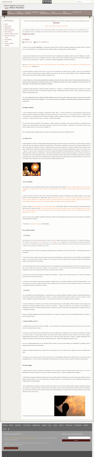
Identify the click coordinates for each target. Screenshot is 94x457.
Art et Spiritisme (8, 39)
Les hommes (27, 425)
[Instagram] (46, 2)
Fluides (6, 24)
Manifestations (8, 28)
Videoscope (68, 425)
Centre (11, 425)
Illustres (86, 425)
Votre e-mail (64, 437)
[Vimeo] (48, 2)
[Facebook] (43, 2)
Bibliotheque (36, 425)
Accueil (5, 425)
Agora (55, 425)
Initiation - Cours (47, 425)
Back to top (5, 453)
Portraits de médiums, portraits (11, 33)
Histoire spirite (8, 26)
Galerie (61, 425)
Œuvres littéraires (8, 31)
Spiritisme (18, 425)
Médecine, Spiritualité (9, 30)
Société (6, 41)
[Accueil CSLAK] (13, 7)
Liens (4, 429)
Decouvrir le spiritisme (11, 448)
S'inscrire (76, 440)
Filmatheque (78, 425)
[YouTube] (50, 2)
